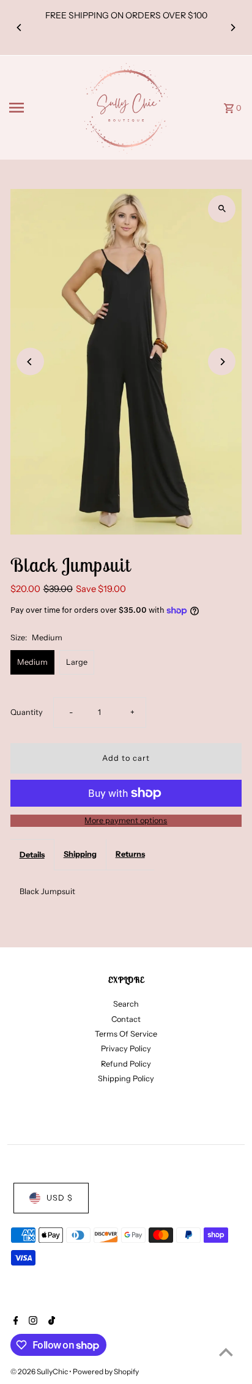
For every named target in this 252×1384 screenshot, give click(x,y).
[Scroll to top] (226, 1352)
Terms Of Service (126, 1033)
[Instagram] (31, 1321)
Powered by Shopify (106, 1371)
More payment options (125, 820)
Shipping (80, 854)
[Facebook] (14, 1321)
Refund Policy (126, 1063)
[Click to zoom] (221, 209)
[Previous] (19, 27)
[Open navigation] (40, 107)
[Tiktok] (50, 1321)
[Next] (232, 27)
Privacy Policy (126, 1048)
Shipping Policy (126, 1078)
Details (32, 854)
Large (76, 662)
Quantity (26, 712)
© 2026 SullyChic (39, 1371)
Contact (126, 1019)
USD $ (59, 1197)
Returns (130, 854)
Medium (32, 662)
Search (126, 1003)
